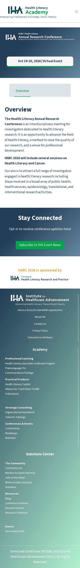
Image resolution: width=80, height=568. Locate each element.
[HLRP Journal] (40, 278)
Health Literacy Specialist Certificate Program (30, 363)
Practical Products (17, 379)
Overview (22, 91)
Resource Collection (16, 513)
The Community (15, 463)
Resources (12, 494)
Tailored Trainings (15, 417)
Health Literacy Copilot (17, 384)
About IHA (40, 317)
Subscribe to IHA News (40, 337)
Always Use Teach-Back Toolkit (22, 389)
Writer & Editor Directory (18, 482)
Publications (12, 394)
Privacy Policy (40, 330)
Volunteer (10, 487)
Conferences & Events (19, 424)
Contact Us (40, 324)
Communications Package (19, 373)
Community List (13, 468)
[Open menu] (76, 12)
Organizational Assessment (20, 412)
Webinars (10, 438)
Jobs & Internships (15, 477)
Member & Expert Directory (20, 473)
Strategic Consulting (18, 407)
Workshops (11, 433)
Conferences (12, 428)
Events (9, 526)
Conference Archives (16, 503)
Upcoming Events (14, 531)
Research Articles (14, 508)
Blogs (8, 498)
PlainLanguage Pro (15, 368)
